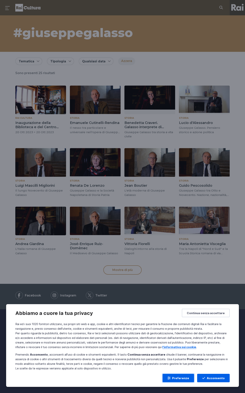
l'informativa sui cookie (179, 347)
